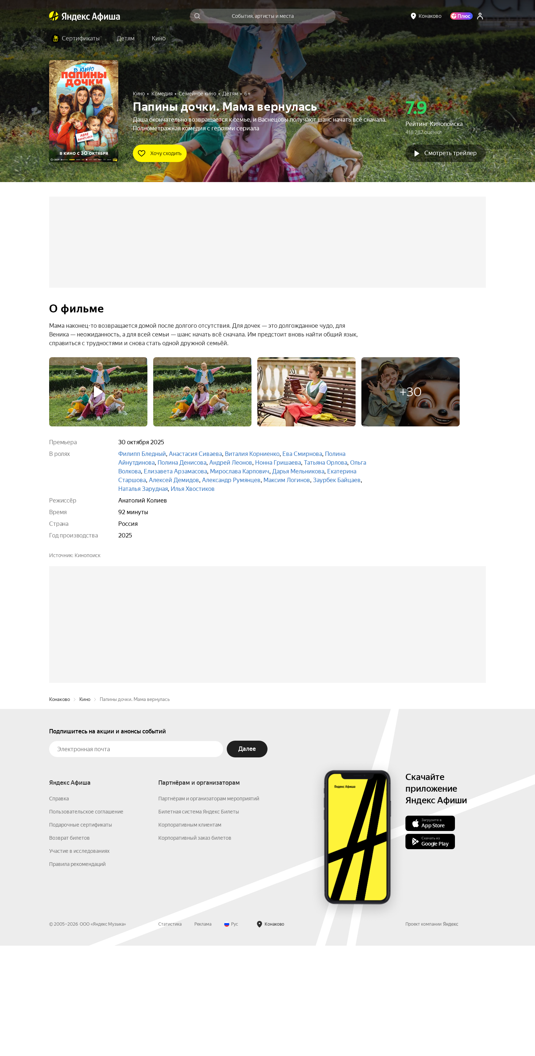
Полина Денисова (182, 462)
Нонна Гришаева (278, 462)
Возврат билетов (69, 948)
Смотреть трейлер (450, 153)
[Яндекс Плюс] (461, 16)
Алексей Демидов (174, 480)
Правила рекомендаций (77, 974)
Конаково (59, 809)
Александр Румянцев (231, 480)
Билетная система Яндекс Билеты (198, 922)
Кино (84, 809)
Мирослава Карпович (239, 471)
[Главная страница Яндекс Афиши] (54, 16)
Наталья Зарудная (143, 488)
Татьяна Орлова (325, 462)
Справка (59, 909)
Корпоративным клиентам (189, 935)
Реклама (202, 1034)
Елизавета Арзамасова (175, 471)
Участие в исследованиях (79, 961)
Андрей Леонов (230, 462)
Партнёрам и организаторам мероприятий (208, 909)
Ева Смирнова (302, 453)
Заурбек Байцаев (337, 480)
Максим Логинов (286, 480)
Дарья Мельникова (298, 471)
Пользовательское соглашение (86, 922)
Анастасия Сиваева (195, 453)
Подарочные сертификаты (80, 935)
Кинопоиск (87, 555)
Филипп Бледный (142, 453)
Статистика (170, 1034)
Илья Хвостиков (193, 488)
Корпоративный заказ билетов (194, 948)
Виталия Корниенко (252, 453)
